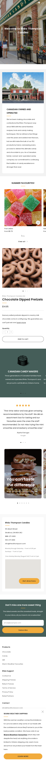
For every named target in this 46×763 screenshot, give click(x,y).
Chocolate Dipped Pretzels (22, 299)
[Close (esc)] (42, 711)
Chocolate (6, 652)
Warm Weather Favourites (12, 664)
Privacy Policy (7, 692)
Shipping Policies (9, 680)
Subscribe (23, 630)
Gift (3, 660)
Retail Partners (8, 696)
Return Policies (8, 684)
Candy (4, 656)
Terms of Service (9, 688)
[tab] (20, 393)
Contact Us (6, 676)
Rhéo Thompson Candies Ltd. (13, 296)
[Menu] (3, 3)
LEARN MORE (23, 756)
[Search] (42, 3)
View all (21, 241)
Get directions (29, 581)
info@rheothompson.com (12, 708)
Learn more (21, 322)
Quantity (5, 328)
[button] (20, 62)
